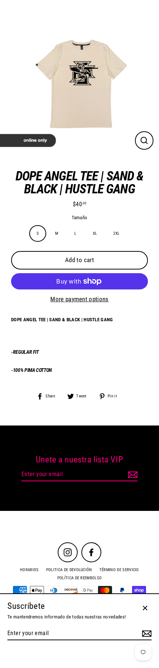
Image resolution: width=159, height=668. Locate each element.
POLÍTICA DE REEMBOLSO (79, 578)
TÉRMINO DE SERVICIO (119, 569)
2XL (116, 233)
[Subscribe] (132, 474)
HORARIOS (29, 569)
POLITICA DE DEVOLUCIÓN (69, 569)
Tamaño (80, 217)
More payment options (79, 299)
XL (95, 233)
